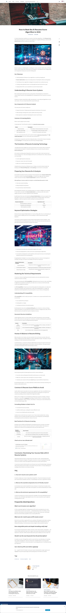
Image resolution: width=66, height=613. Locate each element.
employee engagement (47, 589)
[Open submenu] (37, 1)
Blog (13, 1)
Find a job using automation (30, 1)
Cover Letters (28, 589)
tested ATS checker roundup (38, 124)
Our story (17, 1)
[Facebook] (59, 45)
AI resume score (30, 34)
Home (10, 1)
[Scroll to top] (59, 39)
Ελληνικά (22, 1)
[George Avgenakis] (29, 567)
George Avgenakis (36, 565)
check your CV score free (42, 134)
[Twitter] (59, 42)
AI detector (27, 398)
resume (10, 589)
